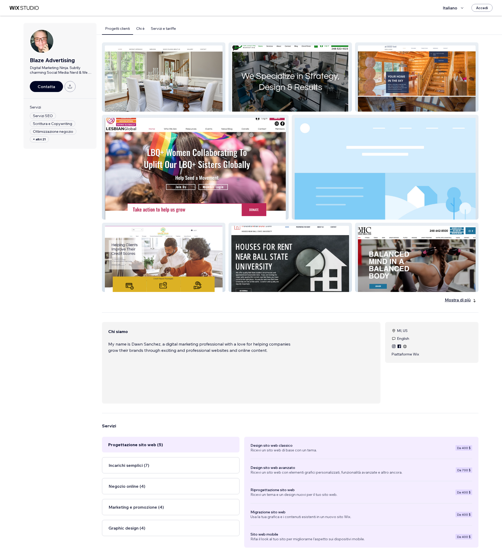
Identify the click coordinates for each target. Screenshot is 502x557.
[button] (163, 77)
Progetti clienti (117, 28)
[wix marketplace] (24, 8)
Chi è (140, 28)
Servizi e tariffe (163, 28)
